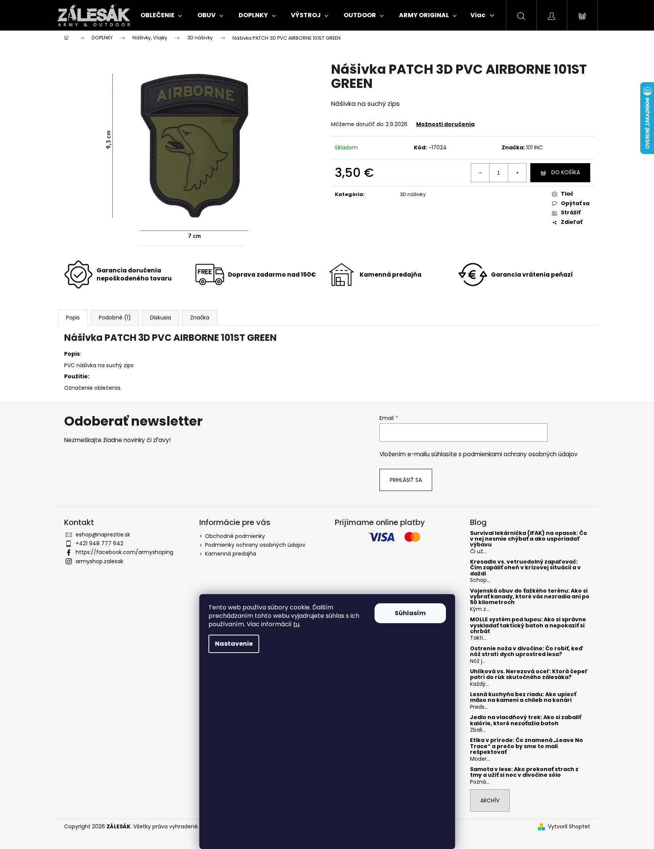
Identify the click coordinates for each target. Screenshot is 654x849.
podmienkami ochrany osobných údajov (520, 454)
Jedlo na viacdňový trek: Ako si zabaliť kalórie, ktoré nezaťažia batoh (525, 720)
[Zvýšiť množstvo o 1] (517, 173)
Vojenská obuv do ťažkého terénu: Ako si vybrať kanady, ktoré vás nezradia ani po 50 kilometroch (529, 597)
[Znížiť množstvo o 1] (480, 173)
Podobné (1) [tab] (115, 317)
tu (296, 624)
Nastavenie (234, 643)
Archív (489, 800)
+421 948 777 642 (99, 543)
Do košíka (565, 172)
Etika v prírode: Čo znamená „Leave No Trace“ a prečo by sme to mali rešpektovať (526, 746)
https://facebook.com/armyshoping (124, 552)
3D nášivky (413, 194)
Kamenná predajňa (230, 553)
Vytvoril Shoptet (569, 826)
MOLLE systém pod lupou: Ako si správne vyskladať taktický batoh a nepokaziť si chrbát (528, 625)
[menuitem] (161, 15)
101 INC (534, 147)
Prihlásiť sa (406, 480)
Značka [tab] (199, 317)
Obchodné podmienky (235, 536)
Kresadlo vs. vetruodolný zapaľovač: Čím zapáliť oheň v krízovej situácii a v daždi (525, 568)
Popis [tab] (73, 317)
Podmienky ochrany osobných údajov (255, 545)
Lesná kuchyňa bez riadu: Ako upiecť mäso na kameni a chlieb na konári (523, 697)
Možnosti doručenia (445, 124)
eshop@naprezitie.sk (103, 534)
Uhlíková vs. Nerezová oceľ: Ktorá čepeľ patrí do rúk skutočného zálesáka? (529, 674)
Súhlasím (410, 613)
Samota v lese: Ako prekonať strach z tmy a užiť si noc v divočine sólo (524, 772)
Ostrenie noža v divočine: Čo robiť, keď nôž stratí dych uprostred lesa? (526, 652)
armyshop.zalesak (99, 561)
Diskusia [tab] (160, 317)
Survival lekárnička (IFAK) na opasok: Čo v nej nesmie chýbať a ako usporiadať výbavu (528, 539)
